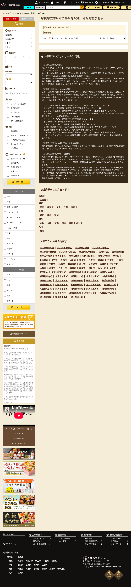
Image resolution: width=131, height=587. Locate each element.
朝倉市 (92, 268)
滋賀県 (44, 569)
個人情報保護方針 (92, 541)
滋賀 (64, 223)
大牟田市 (117, 256)
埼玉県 (38, 561)
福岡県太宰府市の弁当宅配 (34, 13)
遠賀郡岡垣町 (61, 280)
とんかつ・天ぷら (13, 217)
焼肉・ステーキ (12, 212)
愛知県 (20, 565)
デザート (9, 254)
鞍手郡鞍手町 (108, 280)
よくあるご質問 (39, 544)
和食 (8, 197)
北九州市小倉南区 (48, 252)
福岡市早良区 (104, 256)
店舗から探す (11, 19)
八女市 (92, 260)
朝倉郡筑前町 (61, 285)
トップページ (12, 534)
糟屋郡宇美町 (75, 272)
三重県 (44, 565)
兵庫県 (28, 569)
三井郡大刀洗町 (93, 285)
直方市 (54, 260)
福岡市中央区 (46, 256)
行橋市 (120, 260)
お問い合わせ (116, 538)
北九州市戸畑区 (82, 248)
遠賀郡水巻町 (46, 280)
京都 (56, 223)
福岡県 (20, 573)
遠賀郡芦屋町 (108, 276)
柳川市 (82, 260)
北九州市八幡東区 (67, 252)
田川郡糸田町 (92, 289)
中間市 (52, 264)
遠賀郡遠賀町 (77, 280)
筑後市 (101, 260)
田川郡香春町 (61, 289)
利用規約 (88, 538)
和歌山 (79, 223)
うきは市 (63, 268)
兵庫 (49, 223)
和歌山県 (61, 569)
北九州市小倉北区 (100, 248)
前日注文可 (15, 112)
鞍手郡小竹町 (92, 280)
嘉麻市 (82, 268)
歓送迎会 (14, 148)
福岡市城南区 (88, 256)
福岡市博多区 (118, 252)
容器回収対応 (15, 167)
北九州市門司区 (47, 248)
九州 (10, 573)
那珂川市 (44, 272)
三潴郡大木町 (110, 285)
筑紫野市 (72, 264)
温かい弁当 (15, 176)
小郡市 (62, 264)
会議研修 (14, 131)
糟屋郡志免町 (106, 272)
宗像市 (103, 264)
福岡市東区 (104, 252)
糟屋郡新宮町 (61, 276)
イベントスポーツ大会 (19, 135)
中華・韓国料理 (12, 207)
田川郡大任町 (46, 293)
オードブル (10, 259)
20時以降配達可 (16, 121)
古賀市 (43, 268)
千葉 (66, 207)
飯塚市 (64, 260)
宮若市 (73, 268)
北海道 (43, 200)
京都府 (36, 569)
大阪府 (20, 569)
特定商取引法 (90, 544)
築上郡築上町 (77, 297)
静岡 (56, 215)
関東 (10, 561)
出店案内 (114, 541)
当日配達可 (15, 108)
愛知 (42, 215)
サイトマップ (116, 544)
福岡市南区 (60, 256)
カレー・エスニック (14, 223)
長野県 (54, 561)
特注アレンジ (15, 171)
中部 (10, 565)
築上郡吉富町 (46, 297)
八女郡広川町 (46, 289)
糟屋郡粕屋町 (92, 276)
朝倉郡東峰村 (77, 285)
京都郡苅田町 (90, 293)
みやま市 (102, 268)
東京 (42, 207)
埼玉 (59, 207)
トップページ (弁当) (13, 13)
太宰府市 (113, 264)
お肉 (8, 275)
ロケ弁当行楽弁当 (17, 140)
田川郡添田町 (77, 289)
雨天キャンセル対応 (18, 159)
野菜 (8, 285)
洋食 (8, 202)
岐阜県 (28, 565)
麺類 (8, 238)
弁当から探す (26, 19)
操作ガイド (37, 541)
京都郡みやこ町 (107, 293)
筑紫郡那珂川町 (58, 272)
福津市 (52, 268)
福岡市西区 (74, 256)
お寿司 (9, 249)
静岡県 (36, 565)
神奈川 (50, 207)
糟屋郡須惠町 (46, 276)
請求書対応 (15, 163)
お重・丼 (9, 243)
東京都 (20, 561)
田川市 (73, 260)
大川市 (110, 260)
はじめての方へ (39, 538)
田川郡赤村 (60, 293)
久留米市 (44, 260)
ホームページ (64, 538)
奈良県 (52, 569)
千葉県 (46, 561)
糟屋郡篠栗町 (90, 272)
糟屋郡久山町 (77, 276)
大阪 (42, 223)
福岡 (42, 231)
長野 (73, 207)
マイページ (11, 544)
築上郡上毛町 (61, 297)
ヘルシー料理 (11, 228)
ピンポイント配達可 (18, 104)
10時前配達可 (16, 117)
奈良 (71, 223)
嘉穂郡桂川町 (46, 285)
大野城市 (93, 264)
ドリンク (9, 264)
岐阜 (49, 215)
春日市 (82, 264)
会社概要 (62, 541)
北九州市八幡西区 (87, 252)
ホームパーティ (16, 144)
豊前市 (43, 264)
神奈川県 (29, 561)
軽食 (8, 233)
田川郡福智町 (75, 293)
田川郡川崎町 (108, 289)
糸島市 (112, 268)
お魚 (8, 280)
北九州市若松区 (64, 248)
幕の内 (9, 291)
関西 (10, 569)
